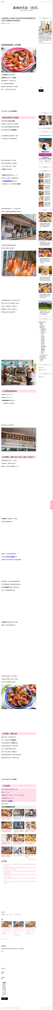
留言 (2, 951)
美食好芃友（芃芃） (26, 8)
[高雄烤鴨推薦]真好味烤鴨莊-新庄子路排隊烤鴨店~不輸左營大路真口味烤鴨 (6, 930)
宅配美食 (42, 352)
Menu (3, 1)
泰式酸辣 (42, 350)
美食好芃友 (8, 23)
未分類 (41, 360)
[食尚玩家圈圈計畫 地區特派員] (45, 135)
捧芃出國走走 (42, 356)
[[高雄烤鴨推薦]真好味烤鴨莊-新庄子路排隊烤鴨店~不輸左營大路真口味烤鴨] (6, 924)
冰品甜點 (42, 330)
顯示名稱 (3, 968)
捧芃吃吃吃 (42, 327)
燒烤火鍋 (42, 345)
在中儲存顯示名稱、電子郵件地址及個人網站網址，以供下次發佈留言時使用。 (4, 989)
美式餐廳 (42, 340)
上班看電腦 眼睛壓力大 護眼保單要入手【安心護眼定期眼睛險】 (6, 844)
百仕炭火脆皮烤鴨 (10, 556)
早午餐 (42, 335)
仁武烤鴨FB (10, 801)
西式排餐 (42, 339)
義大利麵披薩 (43, 346)
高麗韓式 (42, 348)
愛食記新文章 (42, 326)
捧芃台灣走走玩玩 (43, 358)
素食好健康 (43, 349)
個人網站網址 (3, 978)
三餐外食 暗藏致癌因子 (18, 855)
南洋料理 (42, 343)
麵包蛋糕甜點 (43, 329)
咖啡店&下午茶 (44, 332)
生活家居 (41, 359)
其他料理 (42, 337)
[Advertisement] (18, 35)
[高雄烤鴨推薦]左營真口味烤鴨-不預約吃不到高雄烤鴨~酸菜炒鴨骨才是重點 (30, 930)
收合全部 (44, 322)
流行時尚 (41, 324)
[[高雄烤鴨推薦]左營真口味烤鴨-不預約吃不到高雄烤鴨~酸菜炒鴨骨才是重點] (30, 924)
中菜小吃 (3, 23)
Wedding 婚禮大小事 (43, 355)
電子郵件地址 (3, 973)
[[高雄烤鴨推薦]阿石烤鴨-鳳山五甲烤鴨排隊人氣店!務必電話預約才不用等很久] (18, 924)
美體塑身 (41, 323)
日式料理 (42, 336)
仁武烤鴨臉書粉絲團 (7, 181)
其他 (42, 353)
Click (51, 505)
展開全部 (40, 322)
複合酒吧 (42, 342)
